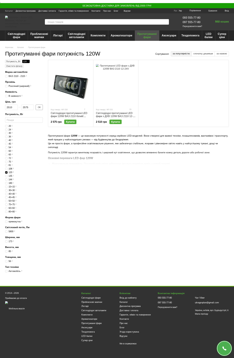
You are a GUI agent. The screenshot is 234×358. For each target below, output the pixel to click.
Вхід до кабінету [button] (128, 297)
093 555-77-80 (191, 17)
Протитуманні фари (147, 35)
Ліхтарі (58, 35)
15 (130, 109)
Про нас (107, 11)
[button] (231, 6)
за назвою (222, 53)
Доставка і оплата (47, 11)
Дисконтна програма (26, 11)
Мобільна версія (16, 308)
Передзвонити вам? (192, 26)
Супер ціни (222, 35)
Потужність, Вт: (13, 61)
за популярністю (181, 53)
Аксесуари (169, 35)
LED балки (209, 35)
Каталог (9, 11)
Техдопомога (190, 35)
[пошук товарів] (166, 22)
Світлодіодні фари (16, 35)
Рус (175, 11)
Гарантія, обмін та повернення (74, 11)
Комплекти (98, 35)
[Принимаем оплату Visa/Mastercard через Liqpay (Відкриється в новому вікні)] (30, 302)
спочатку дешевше (203, 53)
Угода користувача (129, 331)
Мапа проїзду (201, 314)
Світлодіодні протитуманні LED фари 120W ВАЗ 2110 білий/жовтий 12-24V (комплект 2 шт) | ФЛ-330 (70, 118)
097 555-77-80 (191, 22)
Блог (116, 11)
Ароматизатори (121, 35)
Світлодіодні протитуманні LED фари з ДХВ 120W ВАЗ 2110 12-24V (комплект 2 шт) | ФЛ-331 (114, 116)
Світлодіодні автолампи (76, 35)
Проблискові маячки (39, 35)
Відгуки (127, 11)
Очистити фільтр (14, 66)
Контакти (95, 11)
